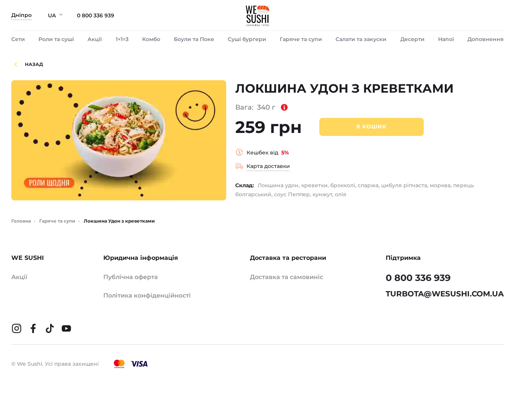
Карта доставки (268, 166)
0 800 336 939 (95, 15)
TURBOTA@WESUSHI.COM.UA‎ (445, 293)
